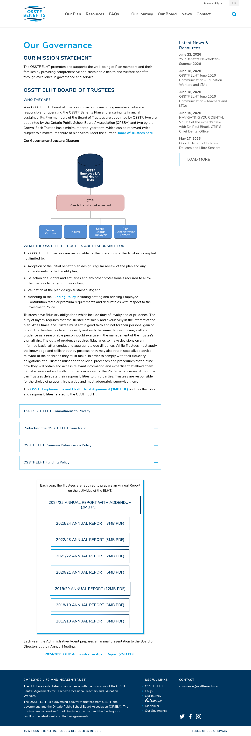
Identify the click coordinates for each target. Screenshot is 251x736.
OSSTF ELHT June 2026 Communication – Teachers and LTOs (203, 101)
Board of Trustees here (135, 133)
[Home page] (34, 13)
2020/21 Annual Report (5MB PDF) (92, 574)
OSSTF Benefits (44, 731)
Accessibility (212, 3)
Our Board (167, 14)
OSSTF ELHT (154, 686)
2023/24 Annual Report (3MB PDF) (92, 525)
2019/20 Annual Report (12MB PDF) (93, 591)
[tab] (90, 411)
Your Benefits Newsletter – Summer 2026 (199, 61)
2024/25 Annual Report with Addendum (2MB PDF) (90, 507)
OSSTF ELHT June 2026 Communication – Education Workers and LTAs (200, 80)
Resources (95, 14)
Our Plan (73, 14)
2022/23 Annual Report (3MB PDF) (92, 542)
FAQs (114, 14)
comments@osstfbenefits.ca (198, 686)
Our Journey (142, 14)
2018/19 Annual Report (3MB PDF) (92, 607)
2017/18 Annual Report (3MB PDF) (92, 623)
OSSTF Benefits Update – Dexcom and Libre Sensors (199, 145)
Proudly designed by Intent (79, 731)
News (187, 14)
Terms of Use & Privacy (209, 731)
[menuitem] (212, 3)
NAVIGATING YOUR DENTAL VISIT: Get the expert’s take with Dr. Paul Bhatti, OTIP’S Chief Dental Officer (201, 124)
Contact (204, 14)
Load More (198, 159)
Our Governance (156, 711)
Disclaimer (152, 706)
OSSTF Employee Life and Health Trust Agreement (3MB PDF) (79, 389)
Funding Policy (64, 297)
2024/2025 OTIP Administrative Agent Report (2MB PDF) (90, 654)
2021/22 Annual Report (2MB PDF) (92, 558)
